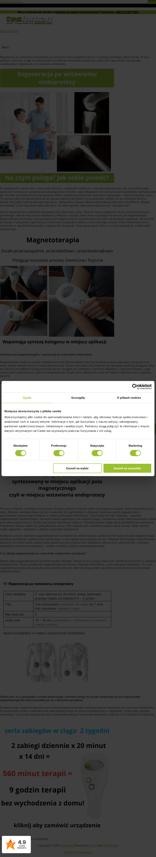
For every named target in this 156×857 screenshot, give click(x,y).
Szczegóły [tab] (78, 397)
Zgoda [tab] (27, 397)
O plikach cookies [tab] (129, 397)
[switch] (58, 453)
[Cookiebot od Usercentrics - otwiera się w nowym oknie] (135, 386)
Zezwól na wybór (77, 468)
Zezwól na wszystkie (127, 468)
